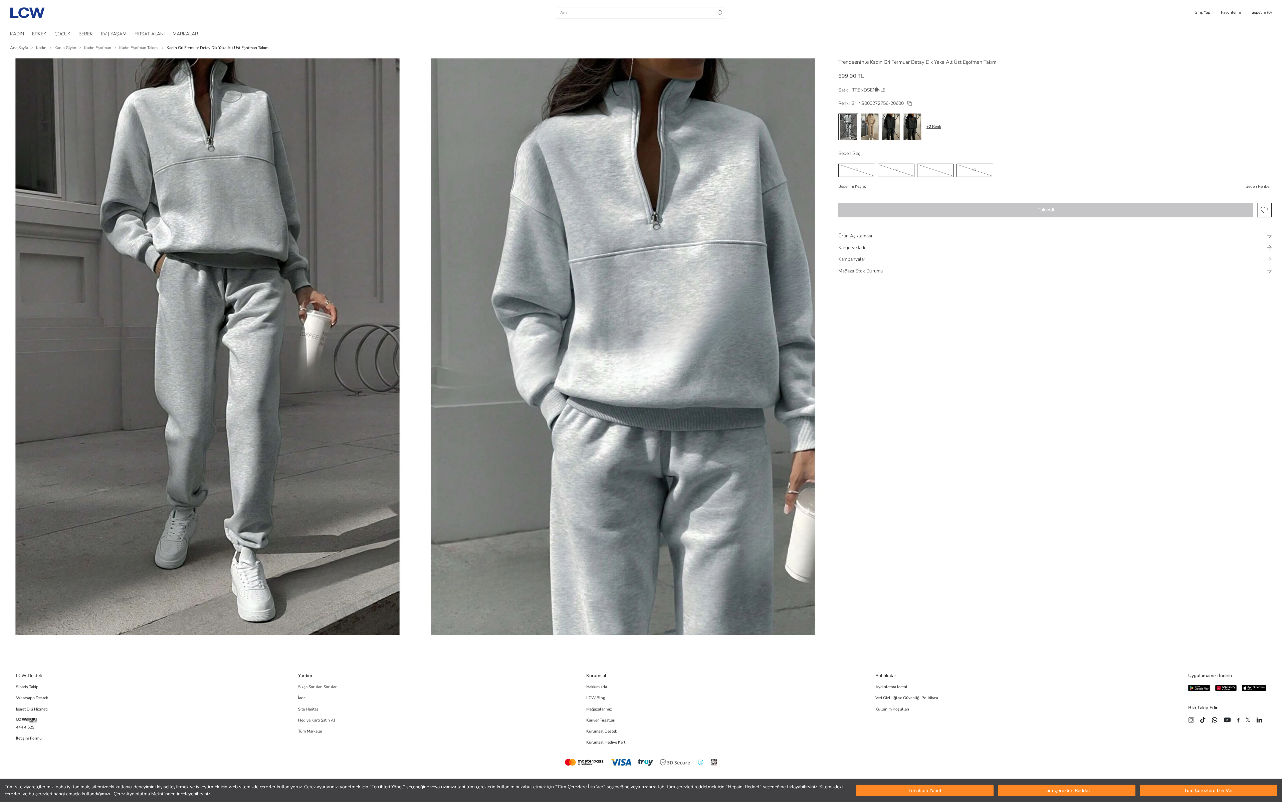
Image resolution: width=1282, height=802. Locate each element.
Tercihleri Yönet (924, 790)
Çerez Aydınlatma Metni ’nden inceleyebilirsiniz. (162, 794)
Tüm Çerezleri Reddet (1067, 790)
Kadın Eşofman (97, 47)
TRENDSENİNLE (868, 90)
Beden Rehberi (1259, 186)
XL (975, 170)
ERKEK (39, 34)
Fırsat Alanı (150, 34)
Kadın (41, 47)
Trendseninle (853, 62)
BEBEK (85, 34)
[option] (848, 127)
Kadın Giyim (65, 47)
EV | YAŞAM (114, 34)
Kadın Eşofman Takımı (139, 47)
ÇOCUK (62, 34)
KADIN (17, 34)
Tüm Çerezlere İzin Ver (1208, 790)
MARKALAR (185, 34)
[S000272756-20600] (909, 103)
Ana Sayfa (19, 47)
